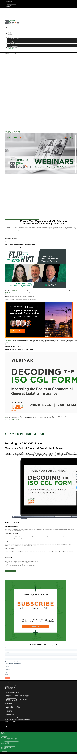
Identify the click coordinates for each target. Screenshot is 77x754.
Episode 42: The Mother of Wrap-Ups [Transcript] (17, 696)
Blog (3, 749)
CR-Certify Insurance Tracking (15, 39)
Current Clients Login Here (12, 2)
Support (8, 6)
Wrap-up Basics (5, 743)
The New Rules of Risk (12, 700)
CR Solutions (15, 290)
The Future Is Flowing (11, 698)
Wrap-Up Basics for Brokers (13, 706)
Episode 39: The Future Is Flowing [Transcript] (17, 699)
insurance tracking (15, 229)
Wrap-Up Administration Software (16, 41)
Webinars (4, 748)
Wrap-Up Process (8, 744)
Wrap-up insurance (9, 340)
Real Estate (4, 736)
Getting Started (10, 711)
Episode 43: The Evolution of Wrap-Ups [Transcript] (18, 695)
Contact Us (11, 51)
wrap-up (40, 290)
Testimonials (9, 5)
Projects (4, 734)
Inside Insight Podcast (13, 47)
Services (4, 737)
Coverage (9, 708)
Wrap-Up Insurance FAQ (11, 4)
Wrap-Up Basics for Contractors (13, 707)
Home (3, 732)
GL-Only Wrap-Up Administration (16, 38)
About (3, 733)
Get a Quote (9, 1)
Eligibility (9, 710)
